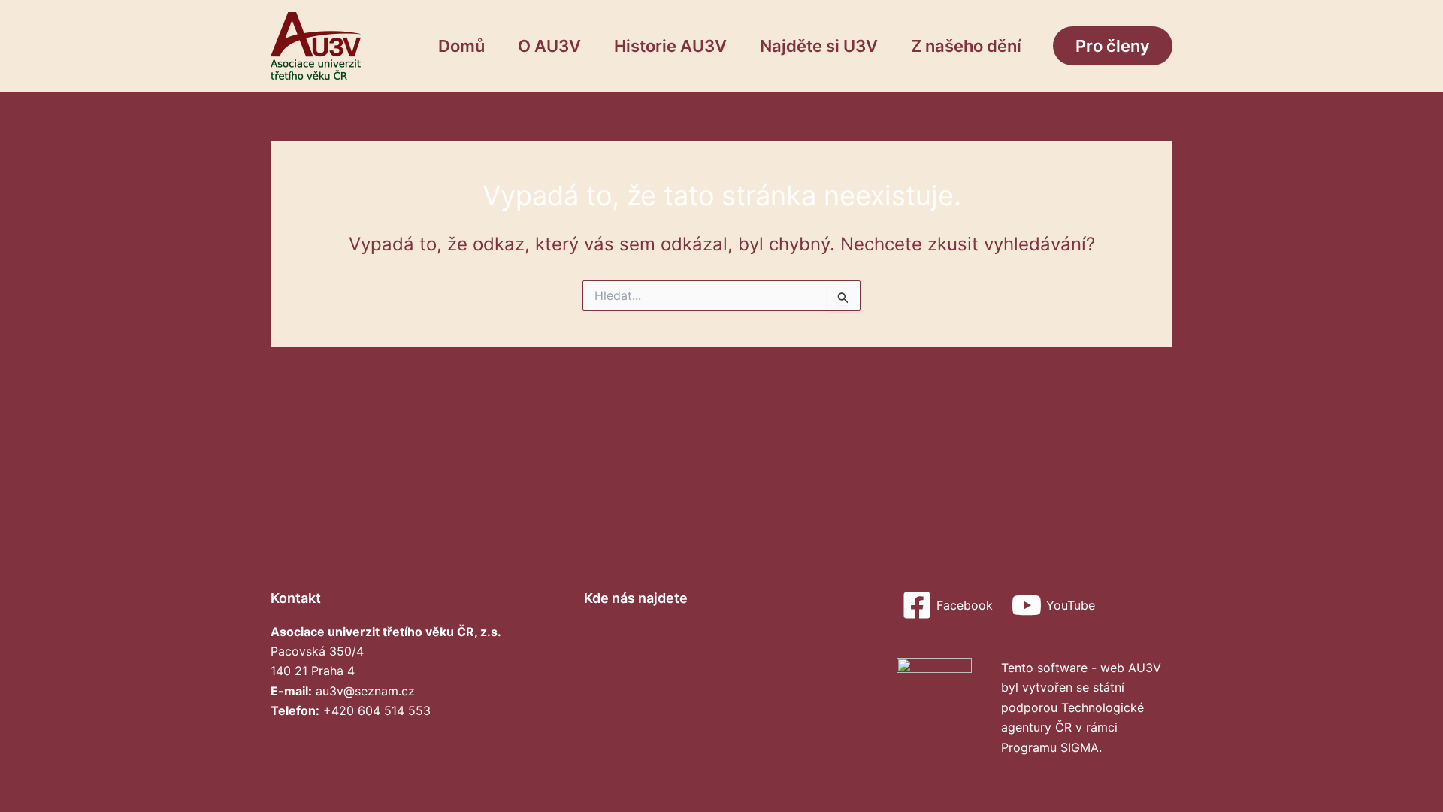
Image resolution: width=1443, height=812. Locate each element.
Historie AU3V (670, 46)
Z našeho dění (966, 46)
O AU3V (549, 46)
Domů (461, 46)
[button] (1112, 45)
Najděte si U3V (819, 46)
